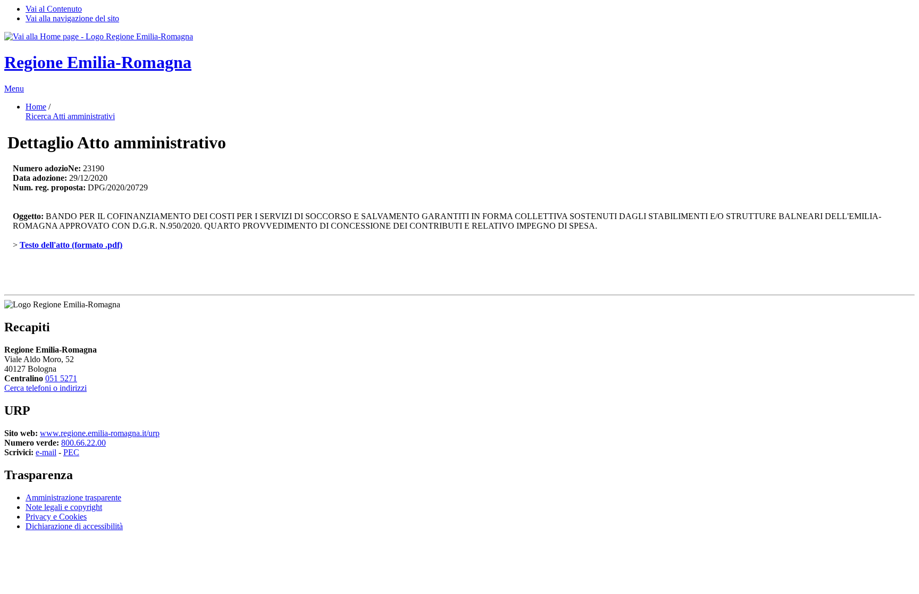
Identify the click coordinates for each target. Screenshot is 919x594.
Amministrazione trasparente (73, 497)
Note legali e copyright (64, 507)
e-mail (46, 452)
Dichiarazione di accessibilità (74, 526)
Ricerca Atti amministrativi (70, 116)
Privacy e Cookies (56, 516)
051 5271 (61, 378)
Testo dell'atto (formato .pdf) (71, 244)
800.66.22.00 (83, 442)
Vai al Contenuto (54, 8)
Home (36, 106)
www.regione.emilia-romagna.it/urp (100, 433)
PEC (71, 452)
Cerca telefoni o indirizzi (45, 387)
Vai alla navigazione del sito (72, 18)
